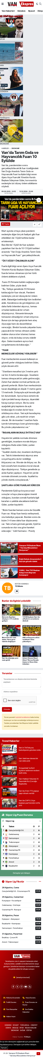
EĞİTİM (29, 1030)
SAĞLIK (22, 1030)
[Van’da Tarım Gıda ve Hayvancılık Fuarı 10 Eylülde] (21, 208)
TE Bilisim (19, 586)
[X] (17, 987)
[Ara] (40, 4)
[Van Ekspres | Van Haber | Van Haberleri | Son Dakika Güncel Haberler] (20, 4)
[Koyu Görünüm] (37, 4)
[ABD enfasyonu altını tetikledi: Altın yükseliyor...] (31, 630)
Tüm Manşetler (11, 1009)
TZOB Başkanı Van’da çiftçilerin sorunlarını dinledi (31, 619)
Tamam (4, 1048)
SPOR (21, 1028)
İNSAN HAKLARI (30, 1028)
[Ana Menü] (2, 4)
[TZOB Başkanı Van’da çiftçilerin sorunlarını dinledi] (31, 610)
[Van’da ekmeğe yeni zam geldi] (11, 651)
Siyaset (31, 11)
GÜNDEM (8, 1025)
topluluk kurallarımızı (23, 717)
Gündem (21, 11)
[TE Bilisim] (7, 588)
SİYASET (16, 1025)
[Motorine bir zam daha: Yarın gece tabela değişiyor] (11, 630)
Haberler (5, 148)
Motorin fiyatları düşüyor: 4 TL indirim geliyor (10, 619)
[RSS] (30, 987)
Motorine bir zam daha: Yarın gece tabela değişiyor (9, 639)
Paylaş (6, 224)
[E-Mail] (17, 591)
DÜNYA (8, 1028)
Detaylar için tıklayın (21, 873)
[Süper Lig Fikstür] (40, 882)
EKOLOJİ (15, 1028)
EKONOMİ (15, 148)
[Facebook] (13, 987)
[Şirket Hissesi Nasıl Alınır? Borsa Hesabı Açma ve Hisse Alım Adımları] (31, 651)
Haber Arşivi (10, 1016)
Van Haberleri (8, 11)
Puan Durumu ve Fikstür (29, 1003)
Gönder (7, 709)
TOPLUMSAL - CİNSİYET (28, 1025)
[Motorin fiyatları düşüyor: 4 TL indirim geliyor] (11, 610)
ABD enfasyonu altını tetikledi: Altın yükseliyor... (30, 639)
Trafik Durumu (11, 1002)
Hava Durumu (31, 998)
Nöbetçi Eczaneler (13, 998)
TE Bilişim (27, 1037)
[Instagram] (21, 987)
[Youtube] (26, 987)
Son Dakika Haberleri (27, 1011)
